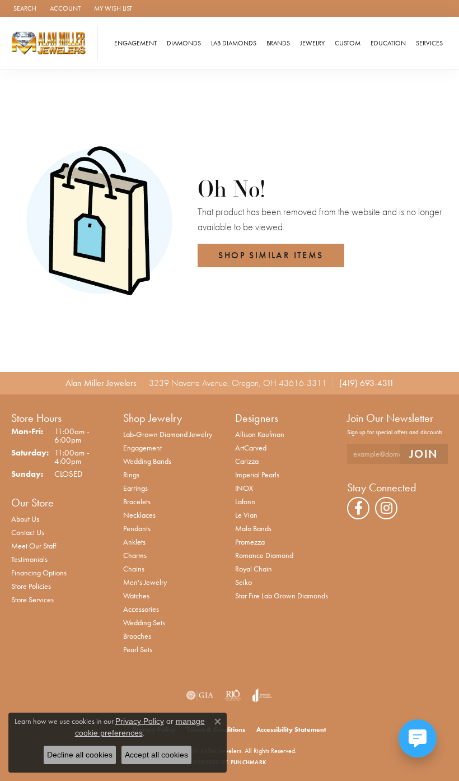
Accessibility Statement (291, 729)
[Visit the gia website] (199, 695)
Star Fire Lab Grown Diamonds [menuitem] (281, 596)
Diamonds (184, 43)
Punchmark (248, 762)
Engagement (135, 43)
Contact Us (27, 532)
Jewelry (312, 43)
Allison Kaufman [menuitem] (259, 434)
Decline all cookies (80, 754)
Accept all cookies (156, 754)
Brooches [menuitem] (137, 636)
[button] (23, 8)
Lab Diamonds (233, 43)
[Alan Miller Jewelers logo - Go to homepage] (52, 43)
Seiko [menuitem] (243, 582)
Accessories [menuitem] (141, 609)
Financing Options (39, 573)
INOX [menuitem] (244, 488)
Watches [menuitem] (136, 596)
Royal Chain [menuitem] (253, 569)
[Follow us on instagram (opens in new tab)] (386, 508)
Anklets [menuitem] (134, 542)
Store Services (32, 599)
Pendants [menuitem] (137, 528)
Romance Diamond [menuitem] (264, 555)
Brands (278, 43)
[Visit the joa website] (262, 695)
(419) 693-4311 (366, 383)
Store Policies (31, 586)
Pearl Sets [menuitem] (137, 649)
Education (388, 43)
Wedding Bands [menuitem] (147, 461)
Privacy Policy (139, 721)
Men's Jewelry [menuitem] (145, 582)
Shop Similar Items (270, 255)
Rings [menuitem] (131, 474)
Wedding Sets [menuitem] (144, 622)
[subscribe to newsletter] (424, 454)
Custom (347, 43)
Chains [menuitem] (133, 569)
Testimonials (29, 559)
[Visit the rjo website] (232, 695)
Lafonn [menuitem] (245, 501)
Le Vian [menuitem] (246, 515)
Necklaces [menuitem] (139, 515)
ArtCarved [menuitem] (250, 448)
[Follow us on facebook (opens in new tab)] (358, 508)
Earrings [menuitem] (135, 488)
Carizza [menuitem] (247, 461)
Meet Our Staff (33, 546)
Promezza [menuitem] (250, 542)
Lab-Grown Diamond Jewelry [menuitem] (167, 434)
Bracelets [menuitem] (137, 501)
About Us (25, 519)
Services (429, 43)
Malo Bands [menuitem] (253, 528)
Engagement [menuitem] (142, 448)
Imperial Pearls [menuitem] (257, 474)
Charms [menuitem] (135, 555)
